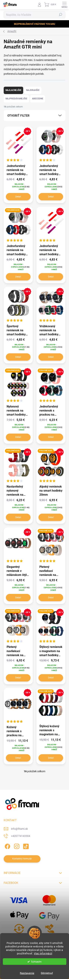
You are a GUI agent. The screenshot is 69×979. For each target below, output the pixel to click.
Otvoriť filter (18, 115)
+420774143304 (20, 835)
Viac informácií (43, 953)
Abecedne (37, 98)
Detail (18, 196)
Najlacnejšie (13, 90)
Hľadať (60, 14)
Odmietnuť (47, 972)
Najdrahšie (33, 90)
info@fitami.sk (19, 828)
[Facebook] (7, 846)
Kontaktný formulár (22, 858)
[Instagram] (16, 846)
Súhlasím (36, 961)
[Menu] (64, 4)
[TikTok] (25, 846)
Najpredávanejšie (16, 98)
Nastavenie (27, 973)
